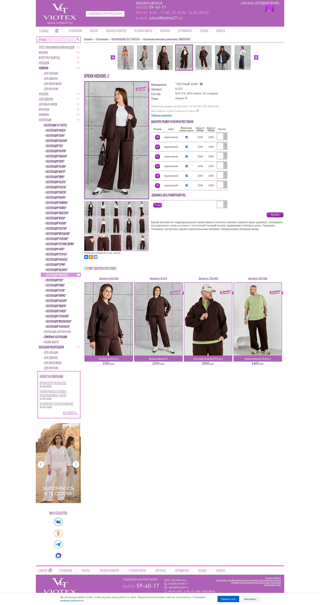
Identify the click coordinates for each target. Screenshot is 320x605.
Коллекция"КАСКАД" (57, 259)
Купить (275, 214)
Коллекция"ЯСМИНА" (57, 202)
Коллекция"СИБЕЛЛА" (57, 213)
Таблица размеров (116, 31)
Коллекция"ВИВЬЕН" (56, 156)
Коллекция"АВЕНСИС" (57, 275)
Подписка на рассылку (105, 14)
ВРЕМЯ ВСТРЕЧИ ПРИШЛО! (53, 383)
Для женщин (51, 73)
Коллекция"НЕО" (54, 280)
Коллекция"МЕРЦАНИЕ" (58, 233)
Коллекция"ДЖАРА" (56, 301)
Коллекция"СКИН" (55, 135)
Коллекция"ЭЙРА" (55, 177)
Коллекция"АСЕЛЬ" (56, 182)
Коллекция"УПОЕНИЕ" (57, 239)
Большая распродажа (51, 347)
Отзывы (204, 31)
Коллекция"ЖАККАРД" (58, 326)
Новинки (43, 68)
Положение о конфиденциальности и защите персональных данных (248, 580)
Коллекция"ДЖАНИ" (56, 141)
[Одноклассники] (91, 257)
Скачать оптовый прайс (260, 3)
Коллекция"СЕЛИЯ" (56, 166)
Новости (220, 31)
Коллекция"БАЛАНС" (57, 270)
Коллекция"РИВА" (55, 285)
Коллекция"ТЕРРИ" (55, 264)
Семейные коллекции (55, 337)
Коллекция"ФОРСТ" (56, 172)
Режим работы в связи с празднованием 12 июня (53, 393)
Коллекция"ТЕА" (54, 146)
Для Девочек (46, 99)
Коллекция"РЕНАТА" (56, 223)
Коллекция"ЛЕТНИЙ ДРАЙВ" (60, 244)
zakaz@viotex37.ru (178, 587)
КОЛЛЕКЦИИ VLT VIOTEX (55, 125)
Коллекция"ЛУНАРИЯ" (57, 316)
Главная (43, 31)
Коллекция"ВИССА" (56, 130)
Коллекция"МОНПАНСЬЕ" (59, 321)
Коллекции (45, 120)
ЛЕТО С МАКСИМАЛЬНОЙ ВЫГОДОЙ (56, 47)
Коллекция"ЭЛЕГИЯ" (56, 228)
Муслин (43, 52)
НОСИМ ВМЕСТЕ (51, 342)
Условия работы (143, 31)
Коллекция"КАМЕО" (56, 208)
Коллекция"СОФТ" (55, 161)
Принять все (228, 599)
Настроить (250, 599)
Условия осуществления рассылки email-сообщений (256, 583)
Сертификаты (185, 31)
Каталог (94, 31)
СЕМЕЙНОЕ (44, 115)
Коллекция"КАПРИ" (56, 151)
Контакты (165, 31)
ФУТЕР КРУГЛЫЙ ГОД (49, 58)
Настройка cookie (272, 585)
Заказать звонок (149, 3)
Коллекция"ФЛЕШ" (56, 218)
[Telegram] (96, 257)
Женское (43, 94)
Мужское (44, 109)
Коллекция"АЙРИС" (56, 295)
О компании (75, 31)
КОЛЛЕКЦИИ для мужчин (57, 332)
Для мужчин (51, 89)
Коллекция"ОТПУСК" (56, 254)
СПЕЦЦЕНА (44, 63)
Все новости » (70, 413)
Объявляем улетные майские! (57, 404)
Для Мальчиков (48, 104)
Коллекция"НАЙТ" (55, 249)
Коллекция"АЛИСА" (56, 311)
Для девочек (51, 78)
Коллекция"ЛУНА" (55, 290)
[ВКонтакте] (86, 257)
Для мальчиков (53, 84)
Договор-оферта (273, 578)
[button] (41, 464)
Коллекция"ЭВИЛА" (56, 306)
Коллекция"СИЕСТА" (56, 192)
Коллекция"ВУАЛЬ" (56, 187)
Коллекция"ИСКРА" (56, 197)
